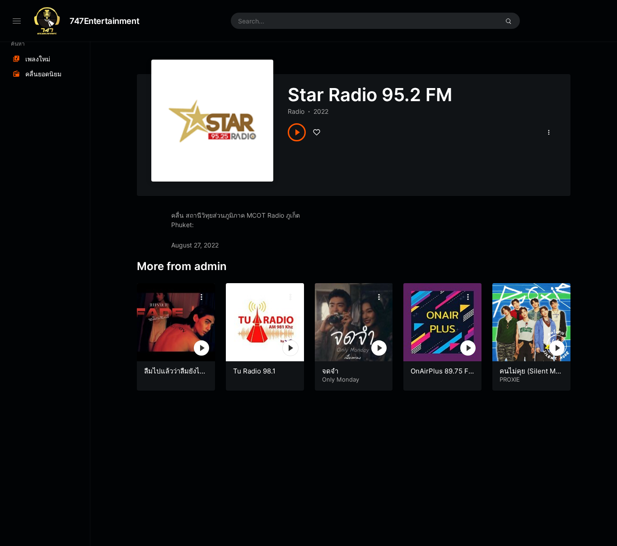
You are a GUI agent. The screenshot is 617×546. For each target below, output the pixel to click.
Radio (296, 111)
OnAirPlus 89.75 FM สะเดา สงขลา (439, 375)
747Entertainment (104, 21)
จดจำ (330, 371)
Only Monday (340, 379)
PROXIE (510, 379)
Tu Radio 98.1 (254, 371)
